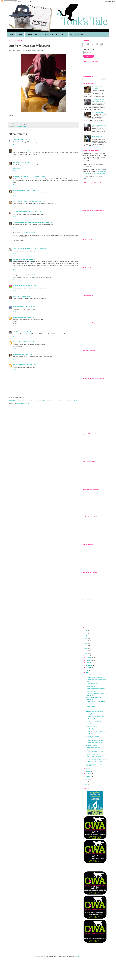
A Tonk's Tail (17, 364)
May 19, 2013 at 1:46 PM (38, 248)
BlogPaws (16, 126)
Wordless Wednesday (92, 683)
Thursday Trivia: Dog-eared (93, 721)
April (87, 768)
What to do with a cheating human (95, 716)
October (88, 662)
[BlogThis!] (21, 124)
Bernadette (16, 306)
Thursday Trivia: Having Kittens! (95, 761)
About (20, 34)
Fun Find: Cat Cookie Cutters (94, 677)
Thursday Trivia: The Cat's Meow (97, 87)
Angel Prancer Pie (18, 190)
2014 (86, 653)
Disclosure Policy (77, 34)
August (88, 667)
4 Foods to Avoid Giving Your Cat (95, 731)
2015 (86, 650)
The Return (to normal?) (93, 709)
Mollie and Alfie (17, 168)
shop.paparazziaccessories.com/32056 (25, 222)
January (88, 776)
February (89, 773)
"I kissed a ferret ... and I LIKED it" (95, 701)
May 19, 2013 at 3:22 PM (30, 285)
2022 (86, 633)
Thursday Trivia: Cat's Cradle (94, 742)
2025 (86, 631)
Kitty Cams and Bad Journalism (97, 136)
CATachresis (17, 139)
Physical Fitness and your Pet (94, 751)
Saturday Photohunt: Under (93, 756)
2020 (86, 638)
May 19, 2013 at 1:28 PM (28, 232)
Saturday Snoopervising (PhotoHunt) (92, 736)
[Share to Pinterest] (26, 124)
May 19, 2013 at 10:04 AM (37, 176)
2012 (86, 779)
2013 (86, 655)
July (87, 670)
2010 (86, 784)
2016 (86, 648)
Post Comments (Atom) (23, 403)
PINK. (87, 704)
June (87, 672)
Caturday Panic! (90, 714)
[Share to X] (23, 124)
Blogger (78, 956)
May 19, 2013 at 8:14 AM (31, 150)
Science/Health (51, 34)
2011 (86, 781)
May (87, 675)
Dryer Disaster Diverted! (98, 112)
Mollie (15, 162)
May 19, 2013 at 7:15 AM (28, 139)
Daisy (14, 296)
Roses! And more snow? (93, 754)
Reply (14, 144)
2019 (86, 640)
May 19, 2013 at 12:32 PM (37, 201)
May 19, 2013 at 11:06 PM (23, 331)
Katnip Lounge (17, 285)
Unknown (16, 317)
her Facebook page (99, 173)
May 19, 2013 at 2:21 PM (28, 259)
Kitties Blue (16, 259)
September (89, 665)
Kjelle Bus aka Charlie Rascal (22, 248)
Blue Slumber (89, 733)
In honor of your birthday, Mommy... (96, 759)
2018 (86, 643)
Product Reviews (33, 34)
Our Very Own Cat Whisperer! (94, 711)
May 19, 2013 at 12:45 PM (35, 211)
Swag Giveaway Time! (92, 691)
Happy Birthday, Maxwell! (99, 125)
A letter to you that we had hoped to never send (99, 100)
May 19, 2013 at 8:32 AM (24, 162)
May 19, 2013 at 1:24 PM (44, 222)
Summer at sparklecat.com (21, 176)
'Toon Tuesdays (90, 686)
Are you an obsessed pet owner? (95, 688)
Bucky (15, 354)
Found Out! (89, 724)
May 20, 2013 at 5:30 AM (26, 342)
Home (11, 34)
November (89, 660)
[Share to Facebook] (25, 124)
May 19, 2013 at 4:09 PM (24, 296)
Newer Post (12, 400)
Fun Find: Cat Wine (91, 719)
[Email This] (19, 124)
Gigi (14, 331)
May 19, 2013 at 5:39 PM (27, 306)
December (89, 657)
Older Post (75, 400)
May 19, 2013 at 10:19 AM (32, 190)
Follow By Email (88, 49)
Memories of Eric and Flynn (21, 201)
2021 (86, 635)
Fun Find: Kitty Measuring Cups (95, 740)
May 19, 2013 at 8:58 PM (26, 317)
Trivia (64, 34)
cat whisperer (22, 126)
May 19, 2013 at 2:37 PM (28, 275)
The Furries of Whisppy (20, 211)
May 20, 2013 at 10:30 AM (24, 354)
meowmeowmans (18, 150)
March (88, 771)
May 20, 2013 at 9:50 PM (28, 364)
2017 (86, 645)
